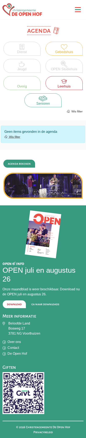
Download (14, 304)
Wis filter (77, 111)
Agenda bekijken (19, 163)
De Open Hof (17, 353)
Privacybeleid (43, 432)
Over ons (14, 342)
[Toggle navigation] (77, 9)
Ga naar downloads (45, 304)
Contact (13, 347)
